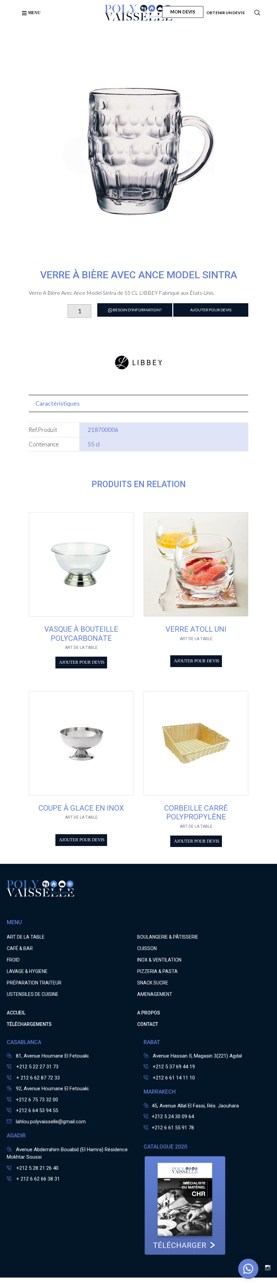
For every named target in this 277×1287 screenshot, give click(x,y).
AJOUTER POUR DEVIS (210, 309)
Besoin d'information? (136, 309)
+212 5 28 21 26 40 (36, 1168)
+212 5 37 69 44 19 (174, 1067)
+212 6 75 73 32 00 (37, 1100)
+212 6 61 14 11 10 (174, 1078)
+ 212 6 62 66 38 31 (37, 1179)
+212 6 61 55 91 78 (173, 1128)
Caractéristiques (57, 403)
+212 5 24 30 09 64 (173, 1116)
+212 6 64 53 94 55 (37, 1110)
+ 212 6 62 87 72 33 (37, 1078)
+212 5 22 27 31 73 (36, 1067)
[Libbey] (138, 383)
